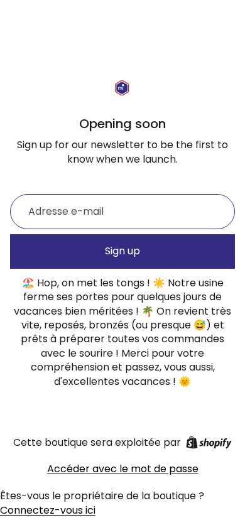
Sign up (122, 251)
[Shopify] (209, 442)
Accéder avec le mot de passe (123, 469)
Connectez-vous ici (47, 510)
